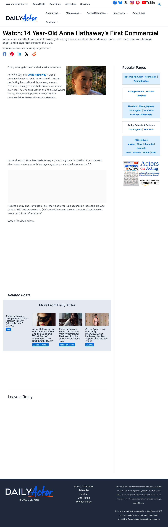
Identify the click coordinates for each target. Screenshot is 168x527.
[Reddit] (34, 54)
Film (8, 329)
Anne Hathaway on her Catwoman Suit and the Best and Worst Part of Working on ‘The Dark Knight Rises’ (43, 335)
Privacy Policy (84, 501)
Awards (89, 345)
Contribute (84, 497)
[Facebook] (5, 54)
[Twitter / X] (27, 54)
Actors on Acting (27, 48)
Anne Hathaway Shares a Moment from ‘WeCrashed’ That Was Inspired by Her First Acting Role (69, 335)
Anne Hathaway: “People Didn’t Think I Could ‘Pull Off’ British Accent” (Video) (17, 321)
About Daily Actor (84, 486)
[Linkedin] (19, 54)
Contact (83, 494)
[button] (159, 5)
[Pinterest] (12, 54)
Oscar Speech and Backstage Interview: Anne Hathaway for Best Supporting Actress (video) (96, 335)
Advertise (84, 490)
